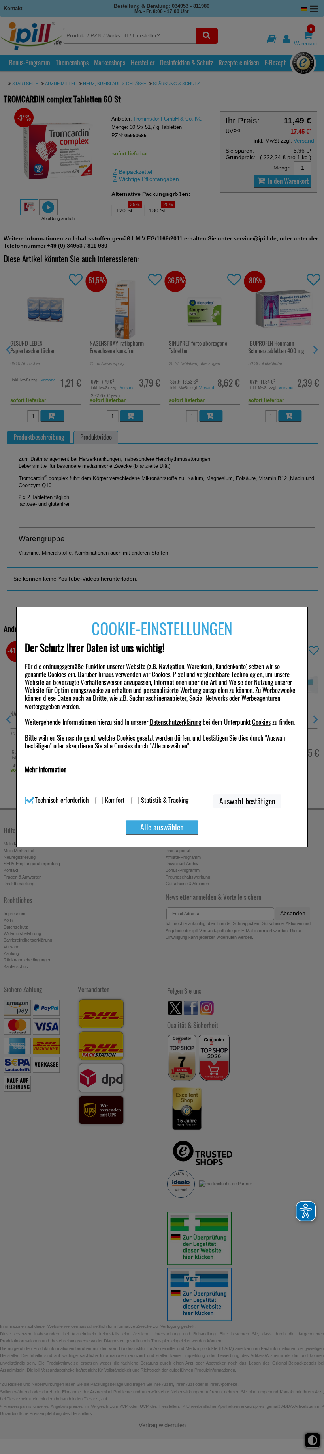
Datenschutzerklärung (175, 722)
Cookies (261, 722)
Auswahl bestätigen (247, 801)
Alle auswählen (162, 827)
